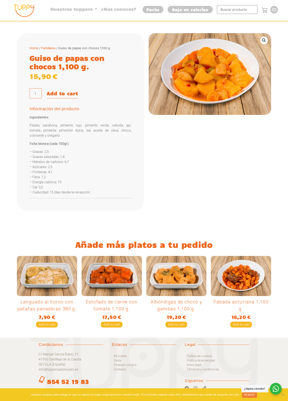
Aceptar (249, 394)
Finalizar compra (125, 365)
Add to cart (62, 93)
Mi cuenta (120, 356)
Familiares (48, 48)
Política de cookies (199, 356)
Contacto (120, 369)
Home (34, 48)
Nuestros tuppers (71, 9)
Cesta (117, 360)
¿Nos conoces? (118, 9)
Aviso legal (194, 365)
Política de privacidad (201, 360)
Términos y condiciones (203, 369)
